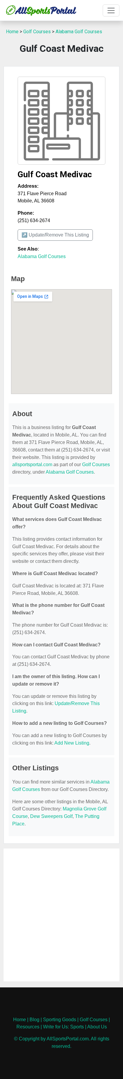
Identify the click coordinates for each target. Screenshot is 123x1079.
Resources (27, 1026)
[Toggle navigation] (111, 10)
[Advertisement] (61, 915)
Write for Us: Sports (63, 1026)
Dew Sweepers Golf (51, 816)
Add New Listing (71, 742)
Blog (34, 1019)
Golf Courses (37, 31)
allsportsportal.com (32, 464)
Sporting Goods (59, 1019)
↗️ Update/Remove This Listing (55, 234)
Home (12, 31)
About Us (97, 1026)
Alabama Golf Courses (79, 31)
